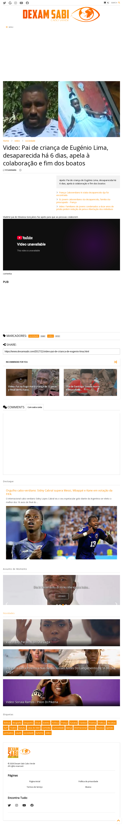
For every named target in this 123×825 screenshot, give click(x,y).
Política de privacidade (88, 781)
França (64, 722)
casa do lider (34, 727)
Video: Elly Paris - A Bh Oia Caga (28, 642)
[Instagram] (15, 3)
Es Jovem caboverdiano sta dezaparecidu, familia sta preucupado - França (83, 201)
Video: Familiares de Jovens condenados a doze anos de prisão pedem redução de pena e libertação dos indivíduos (85, 208)
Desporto (28, 722)
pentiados (8, 732)
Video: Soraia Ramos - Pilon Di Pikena (32, 702)
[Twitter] (4, 3)
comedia (46, 727)
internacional (80, 727)
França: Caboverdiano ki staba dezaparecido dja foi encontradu (82, 194)
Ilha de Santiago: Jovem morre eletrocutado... (83, 388)
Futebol (83, 722)
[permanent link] (20, 170)
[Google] (10, 3)
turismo (39, 732)
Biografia (17, 722)
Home (6, 140)
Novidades (9, 613)
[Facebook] (27, 3)
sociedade (30, 140)
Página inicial (34, 781)
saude (18, 732)
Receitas (112, 722)
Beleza (7, 722)
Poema (92, 722)
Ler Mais (61, 596)
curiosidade (58, 727)
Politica (101, 722)
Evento (46, 722)
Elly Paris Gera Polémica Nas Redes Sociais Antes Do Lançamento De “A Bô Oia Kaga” (60, 670)
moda (92, 727)
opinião (109, 727)
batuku (22, 727)
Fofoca (55, 722)
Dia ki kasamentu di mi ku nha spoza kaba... (61, 587)
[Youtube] (21, 3)
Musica (88, 787)
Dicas (38, 722)
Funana (73, 722)
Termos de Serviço (35, 787)
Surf (6, 727)
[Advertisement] (61, 56)
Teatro (13, 727)
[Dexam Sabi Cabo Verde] (61, 20)
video (17, 140)
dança (69, 727)
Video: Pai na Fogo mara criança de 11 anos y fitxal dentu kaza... (32, 388)
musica (100, 727)
